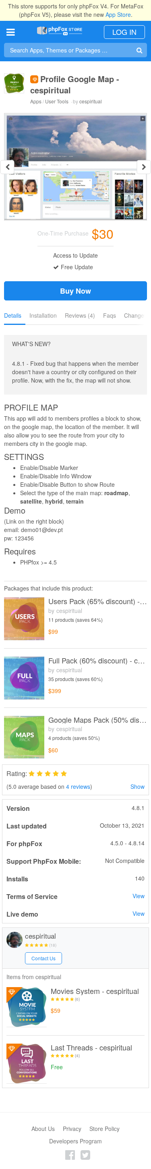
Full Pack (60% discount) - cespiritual (97, 661)
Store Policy (104, 1129)
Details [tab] (12, 315)
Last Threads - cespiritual (91, 1048)
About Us (43, 1129)
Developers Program (75, 1141)
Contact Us (43, 958)
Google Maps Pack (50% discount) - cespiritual (97, 720)
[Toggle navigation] (10, 31)
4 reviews (78, 786)
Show (137, 786)
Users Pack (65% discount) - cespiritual (97, 601)
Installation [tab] (43, 315)
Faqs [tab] (109, 315)
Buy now (75, 291)
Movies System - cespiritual (95, 991)
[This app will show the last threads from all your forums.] (26, 1064)
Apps (35, 101)
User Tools (56, 101)
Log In (124, 31)
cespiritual (90, 101)
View (138, 896)
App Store (118, 14)
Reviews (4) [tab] (80, 315)
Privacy (72, 1129)
